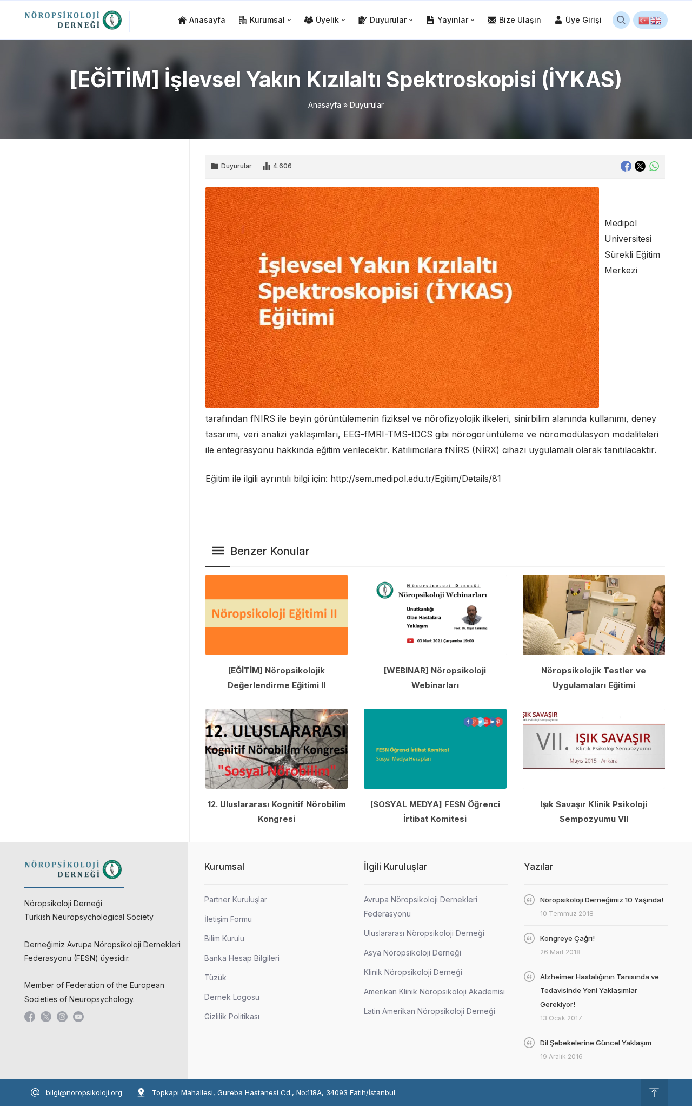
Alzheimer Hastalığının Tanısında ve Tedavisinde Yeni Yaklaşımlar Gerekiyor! (599, 990)
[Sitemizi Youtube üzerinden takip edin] (78, 1016)
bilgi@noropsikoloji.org (84, 1092)
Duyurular (367, 104)
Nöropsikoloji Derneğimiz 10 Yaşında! (601, 899)
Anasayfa (324, 104)
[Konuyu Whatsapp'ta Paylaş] (654, 166)
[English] (656, 20)
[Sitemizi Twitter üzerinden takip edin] (46, 1016)
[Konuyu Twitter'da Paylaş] (640, 166)
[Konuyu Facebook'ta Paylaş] (626, 166)
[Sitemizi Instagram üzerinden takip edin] (62, 1016)
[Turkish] (644, 20)
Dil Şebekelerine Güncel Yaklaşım (595, 1042)
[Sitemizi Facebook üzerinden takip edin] (29, 1016)
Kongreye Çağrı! (567, 938)
